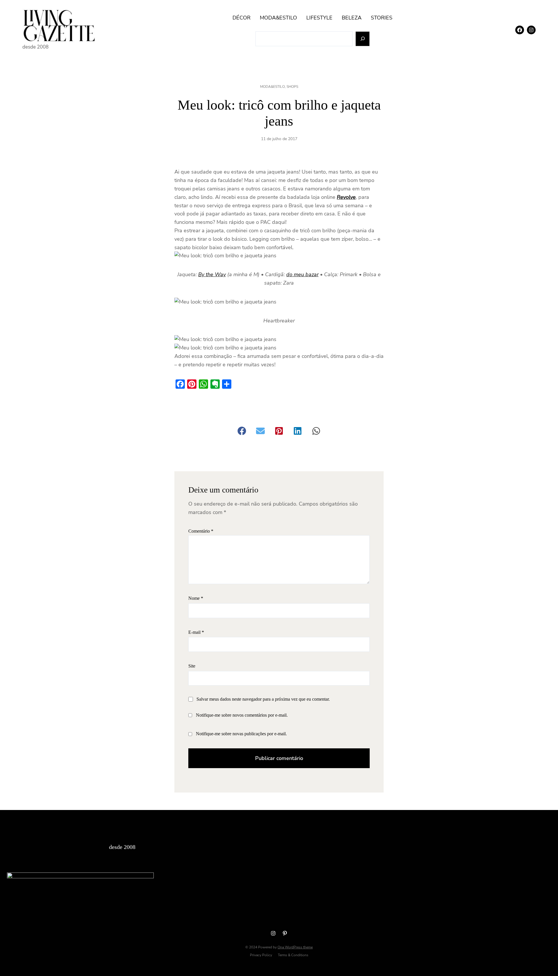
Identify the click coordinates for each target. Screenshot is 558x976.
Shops (292, 86)
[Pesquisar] (362, 38)
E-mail (196, 632)
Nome (195, 598)
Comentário (200, 531)
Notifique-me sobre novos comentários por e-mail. (242, 715)
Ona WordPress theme (295, 947)
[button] (242, 431)
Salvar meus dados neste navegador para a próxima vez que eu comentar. (263, 699)
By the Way (212, 274)
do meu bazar (302, 274)
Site (191, 665)
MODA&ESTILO (272, 86)
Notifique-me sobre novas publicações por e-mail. (241, 733)
